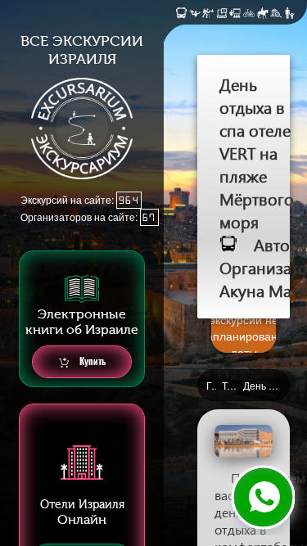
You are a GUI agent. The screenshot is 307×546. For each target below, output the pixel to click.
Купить (91, 361)
